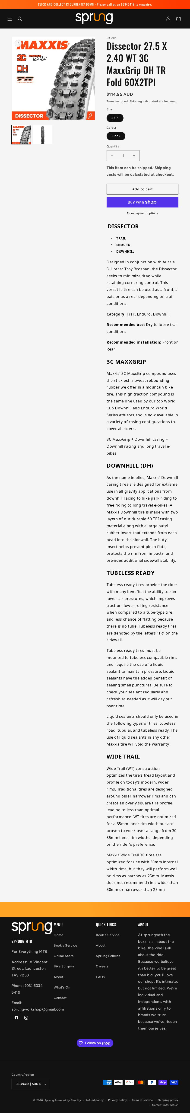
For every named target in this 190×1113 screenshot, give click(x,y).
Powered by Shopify (68, 1100)
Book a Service (65, 945)
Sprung (49, 1100)
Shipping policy (168, 1100)
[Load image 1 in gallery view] (21, 134)
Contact (60, 998)
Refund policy (95, 1100)
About (58, 977)
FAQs (100, 977)
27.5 (115, 118)
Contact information (165, 1105)
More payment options (142, 213)
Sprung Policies (108, 956)
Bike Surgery (64, 966)
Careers (102, 966)
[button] (10, 19)
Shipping (136, 101)
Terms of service (142, 1100)
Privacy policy (117, 1100)
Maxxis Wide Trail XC (126, 855)
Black (115, 136)
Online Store (64, 956)
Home (58, 935)
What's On (62, 987)
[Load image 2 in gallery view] (42, 134)
